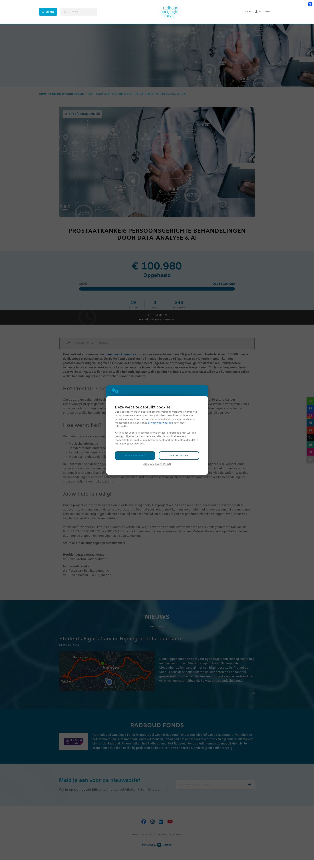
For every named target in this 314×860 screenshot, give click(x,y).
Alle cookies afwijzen (157, 464)
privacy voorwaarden (160, 422)
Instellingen (179, 455)
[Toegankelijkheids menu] (310, 4)
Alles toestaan (135, 455)
